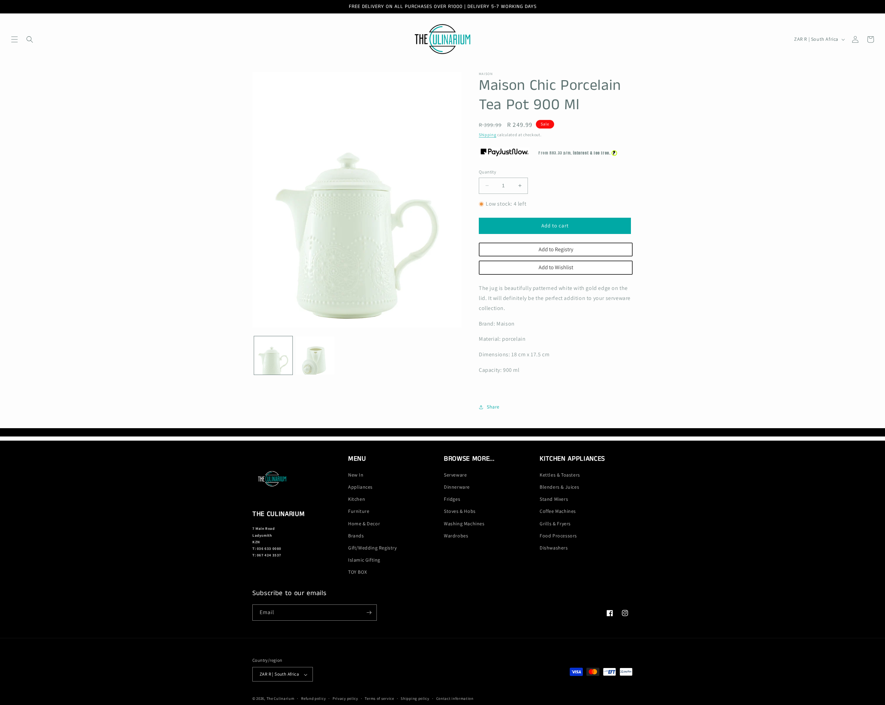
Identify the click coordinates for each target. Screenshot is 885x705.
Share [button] (493, 407)
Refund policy (313, 698)
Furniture (358, 511)
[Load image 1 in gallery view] (273, 355)
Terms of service (379, 698)
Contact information (455, 698)
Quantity (487, 172)
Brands (356, 536)
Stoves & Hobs (460, 511)
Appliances (360, 487)
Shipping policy (415, 698)
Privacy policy (345, 698)
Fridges (452, 499)
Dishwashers (554, 548)
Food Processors (558, 536)
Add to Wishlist (556, 267)
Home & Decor (364, 523)
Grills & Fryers (555, 523)
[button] (14, 39)
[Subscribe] (368, 612)
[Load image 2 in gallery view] (315, 355)
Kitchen (356, 499)
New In (356, 475)
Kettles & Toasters (560, 475)
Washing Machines (464, 523)
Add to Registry (556, 249)
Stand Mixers (554, 499)
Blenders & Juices (559, 487)
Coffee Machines (558, 511)
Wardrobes (456, 536)
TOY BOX (357, 572)
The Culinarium (281, 698)
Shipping (487, 134)
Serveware (455, 475)
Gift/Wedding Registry (372, 548)
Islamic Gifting (364, 560)
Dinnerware (457, 487)
